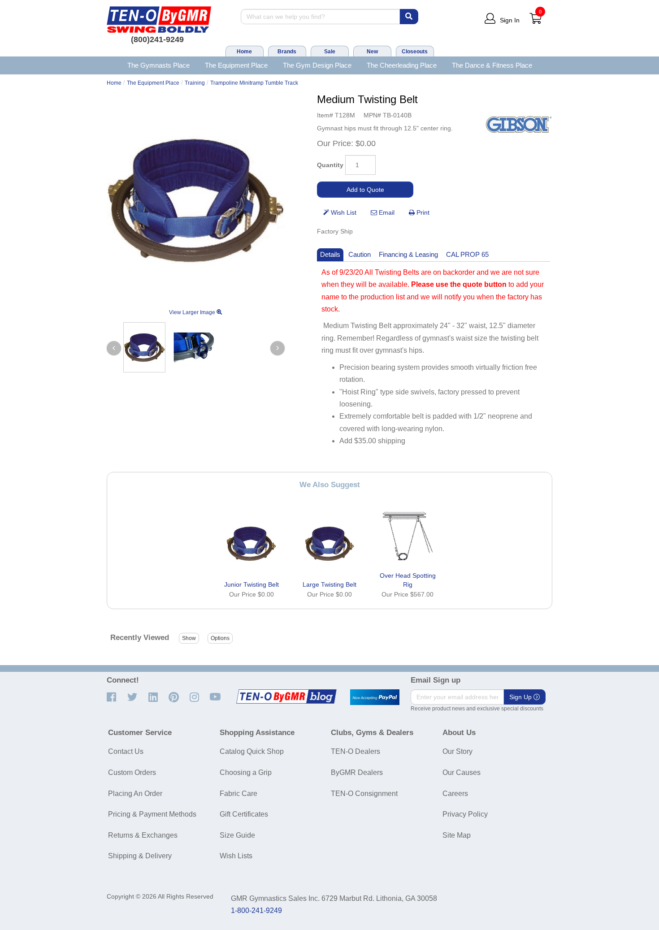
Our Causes (461, 772)
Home (244, 51)
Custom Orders (132, 772)
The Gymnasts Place (158, 65)
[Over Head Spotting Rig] (407, 534)
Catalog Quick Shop (252, 751)
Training (195, 83)
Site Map (456, 835)
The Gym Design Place (317, 65)
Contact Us (125, 751)
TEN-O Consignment (364, 793)
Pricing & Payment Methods (152, 814)
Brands (286, 51)
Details (330, 254)
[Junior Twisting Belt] (251, 543)
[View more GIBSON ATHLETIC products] (518, 124)
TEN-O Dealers (355, 751)
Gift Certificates (244, 814)
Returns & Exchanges (143, 835)
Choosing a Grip (246, 772)
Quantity (330, 165)
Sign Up (521, 697)
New (372, 51)
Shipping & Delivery (140, 856)
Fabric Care (238, 793)
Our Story (457, 751)
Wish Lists (236, 856)
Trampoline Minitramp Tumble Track (254, 83)
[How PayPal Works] (374, 697)
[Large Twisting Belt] (329, 543)
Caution (359, 254)
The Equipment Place (236, 65)
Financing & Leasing (408, 254)
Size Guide (237, 835)
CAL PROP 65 (467, 254)
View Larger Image (193, 312)
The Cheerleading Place (402, 65)
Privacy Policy (465, 814)
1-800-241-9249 (256, 910)
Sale (329, 51)
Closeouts (415, 51)
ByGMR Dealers (357, 772)
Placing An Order (135, 793)
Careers (455, 793)
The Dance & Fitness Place (492, 65)
